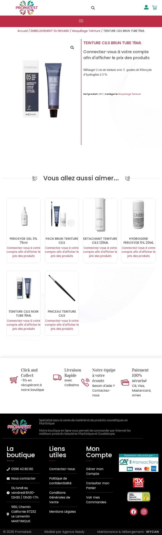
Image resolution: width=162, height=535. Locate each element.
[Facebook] (133, 511)
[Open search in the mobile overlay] (93, 7)
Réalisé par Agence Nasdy (64, 531)
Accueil (22, 31)
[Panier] (154, 7)
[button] (81, 21)
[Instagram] (144, 511)
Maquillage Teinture (86, 31)
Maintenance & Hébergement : (128, 531)
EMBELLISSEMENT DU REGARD (50, 31)
